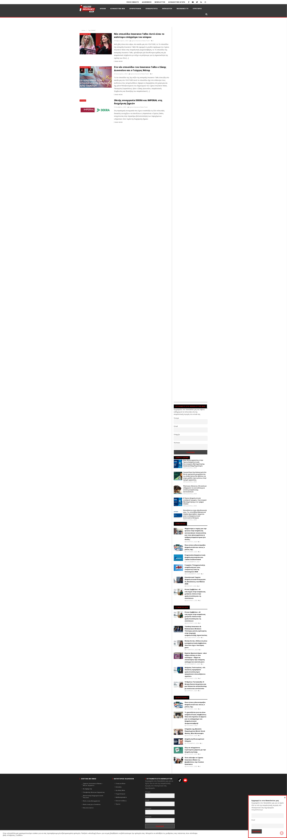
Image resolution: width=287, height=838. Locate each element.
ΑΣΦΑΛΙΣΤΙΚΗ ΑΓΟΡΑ (176, 2)
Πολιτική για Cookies (92, 804)
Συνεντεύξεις (121, 800)
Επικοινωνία (88, 808)
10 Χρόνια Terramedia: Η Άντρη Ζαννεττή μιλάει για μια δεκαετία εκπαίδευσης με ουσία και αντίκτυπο (196, 685)
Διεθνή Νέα (120, 790)
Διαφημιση (146, 2)
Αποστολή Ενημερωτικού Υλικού (93, 796)
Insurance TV (182, 9)
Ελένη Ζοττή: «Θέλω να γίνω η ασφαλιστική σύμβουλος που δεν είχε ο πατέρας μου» (196, 644)
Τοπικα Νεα (120, 783)
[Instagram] (205, 2)
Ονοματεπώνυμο (257, 810)
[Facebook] (189, 2)
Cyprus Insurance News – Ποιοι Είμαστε (93, 784)
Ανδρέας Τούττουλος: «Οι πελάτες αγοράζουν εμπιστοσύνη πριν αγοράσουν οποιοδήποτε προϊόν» (195, 671)
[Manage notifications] (282, 833)
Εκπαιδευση (167, 9)
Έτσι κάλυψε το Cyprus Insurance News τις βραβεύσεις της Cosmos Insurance (194, 761)
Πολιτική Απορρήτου (91, 801)
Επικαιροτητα (152, 9)
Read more (119, 61)
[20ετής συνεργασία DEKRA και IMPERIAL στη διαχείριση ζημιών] (96, 110)
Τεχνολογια (120, 794)
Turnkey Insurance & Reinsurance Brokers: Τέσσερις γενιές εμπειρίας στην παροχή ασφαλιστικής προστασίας (196, 630)
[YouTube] (193, 2)
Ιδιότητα (177, 443)
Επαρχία (177, 434)
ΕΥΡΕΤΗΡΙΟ (197, 9)
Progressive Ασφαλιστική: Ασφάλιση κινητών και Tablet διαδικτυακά (195, 557)
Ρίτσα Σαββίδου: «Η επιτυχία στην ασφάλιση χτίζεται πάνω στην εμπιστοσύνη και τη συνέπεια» (195, 593)
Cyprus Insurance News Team (140, 41)
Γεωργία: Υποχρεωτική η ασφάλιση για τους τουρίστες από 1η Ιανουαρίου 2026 (195, 568)
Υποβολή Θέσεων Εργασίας (94, 792)
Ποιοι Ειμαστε (133, 2)
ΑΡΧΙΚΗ (103, 9)
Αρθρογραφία (121, 797)
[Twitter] (197, 2)
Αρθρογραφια (135, 9)
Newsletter (160, 2)
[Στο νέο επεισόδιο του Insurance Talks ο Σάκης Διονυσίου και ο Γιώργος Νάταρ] (96, 77)
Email (176, 426)
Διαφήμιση (87, 789)
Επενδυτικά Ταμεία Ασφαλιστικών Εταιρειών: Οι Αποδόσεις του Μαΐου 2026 (195, 580)
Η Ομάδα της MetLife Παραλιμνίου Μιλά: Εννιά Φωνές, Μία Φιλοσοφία (195, 731)
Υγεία (118, 804)
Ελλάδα (83, 100)
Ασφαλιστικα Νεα (117, 9)
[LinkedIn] (201, 2)
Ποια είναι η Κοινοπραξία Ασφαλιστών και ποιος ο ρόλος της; (195, 547)
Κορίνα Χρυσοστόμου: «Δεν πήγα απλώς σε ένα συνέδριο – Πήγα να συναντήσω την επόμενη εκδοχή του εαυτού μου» (196, 657)
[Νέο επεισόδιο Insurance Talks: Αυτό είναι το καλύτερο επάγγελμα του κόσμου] (96, 43)
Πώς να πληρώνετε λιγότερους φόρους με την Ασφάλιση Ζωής (195, 750)
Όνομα (176, 418)
